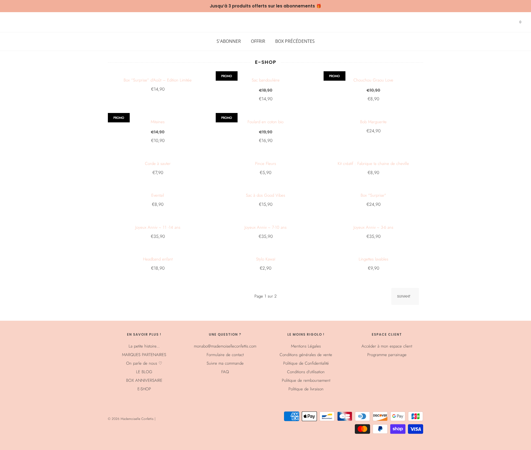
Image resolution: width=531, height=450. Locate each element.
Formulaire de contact (225, 355)
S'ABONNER (229, 41)
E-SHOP (144, 389)
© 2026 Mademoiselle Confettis (131, 418)
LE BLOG (144, 372)
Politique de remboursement (306, 380)
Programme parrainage (387, 355)
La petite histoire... (144, 346)
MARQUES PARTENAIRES (144, 355)
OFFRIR (258, 41)
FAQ (225, 372)
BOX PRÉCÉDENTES (295, 41)
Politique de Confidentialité (306, 363)
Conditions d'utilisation (306, 372)
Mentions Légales (306, 346)
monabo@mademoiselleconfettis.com (225, 346)
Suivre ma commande (225, 363)
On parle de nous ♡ (144, 363)
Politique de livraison (306, 389)
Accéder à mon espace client (386, 346)
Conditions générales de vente (306, 355)
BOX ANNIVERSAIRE (144, 380)
